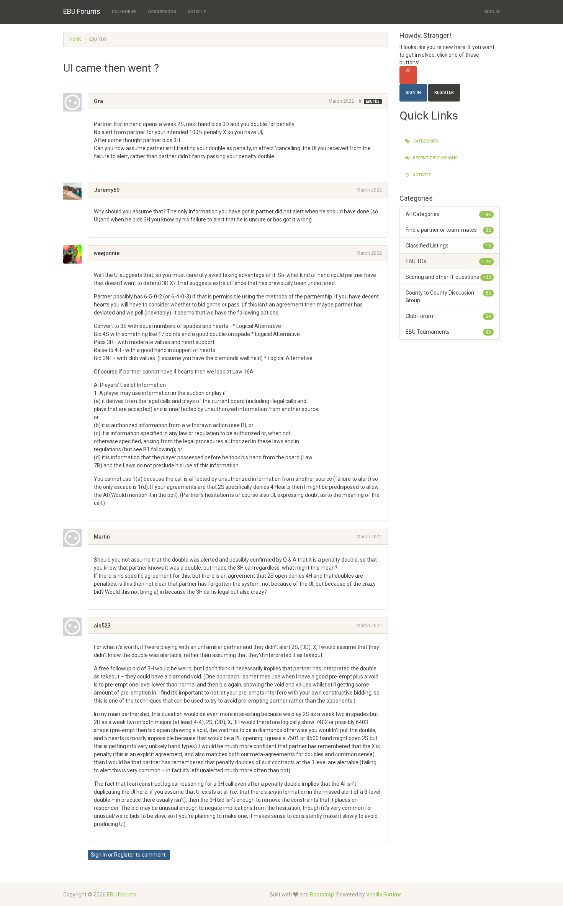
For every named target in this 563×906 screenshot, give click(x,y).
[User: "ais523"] (75, 627)
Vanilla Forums (384, 894)
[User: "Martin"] (75, 538)
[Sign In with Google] (408, 75)
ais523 (102, 626)
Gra (98, 101)
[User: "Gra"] (75, 102)
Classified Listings (448, 245)
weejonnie (106, 253)
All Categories (448, 214)
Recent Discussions (435, 158)
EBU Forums (81, 11)
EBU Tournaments (448, 332)
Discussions (162, 11)
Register (124, 855)
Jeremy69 (106, 190)
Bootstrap (322, 894)
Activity (197, 11)
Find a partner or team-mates (448, 230)
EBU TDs (373, 101)
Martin (102, 537)
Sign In (492, 11)
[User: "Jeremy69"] (75, 191)
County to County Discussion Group (448, 296)
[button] (96, 164)
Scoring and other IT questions (448, 277)
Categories (124, 11)
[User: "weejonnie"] (75, 254)
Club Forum (448, 316)
